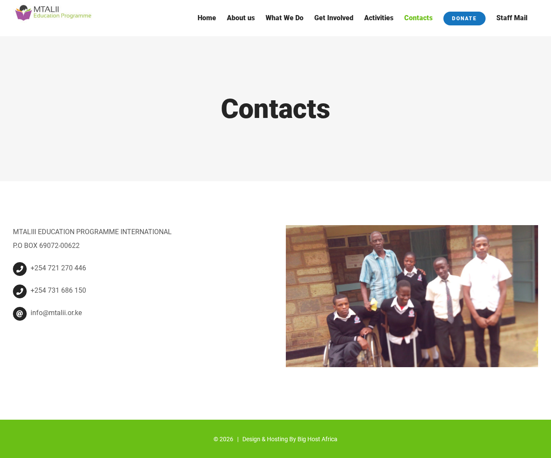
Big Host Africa (317, 439)
